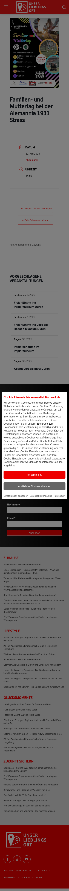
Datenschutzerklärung (41, 495)
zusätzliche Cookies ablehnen (34, 486)
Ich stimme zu (34, 474)
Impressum (59, 495)
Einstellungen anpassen (16, 495)
